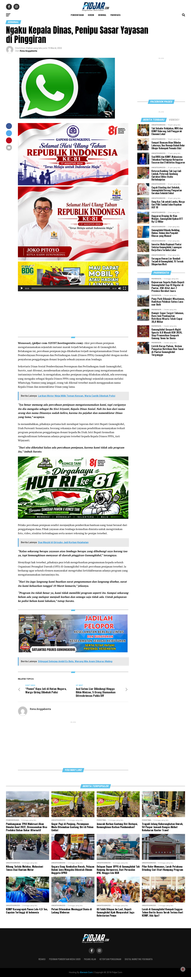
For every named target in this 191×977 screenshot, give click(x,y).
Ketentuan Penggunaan (110, 959)
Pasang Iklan (90, 959)
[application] (73, 276)
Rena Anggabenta (28, 51)
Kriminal (102, 14)
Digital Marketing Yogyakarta (139, 959)
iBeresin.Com (86, 972)
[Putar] (21, 288)
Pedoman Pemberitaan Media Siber (64, 959)
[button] (73, 276)
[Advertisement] (73, 312)
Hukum (91, 14)
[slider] (70, 288)
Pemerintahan (77, 14)
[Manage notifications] (183, 969)
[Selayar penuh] (124, 288)
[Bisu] (119, 288)
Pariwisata (115, 14)
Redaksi (42, 959)
